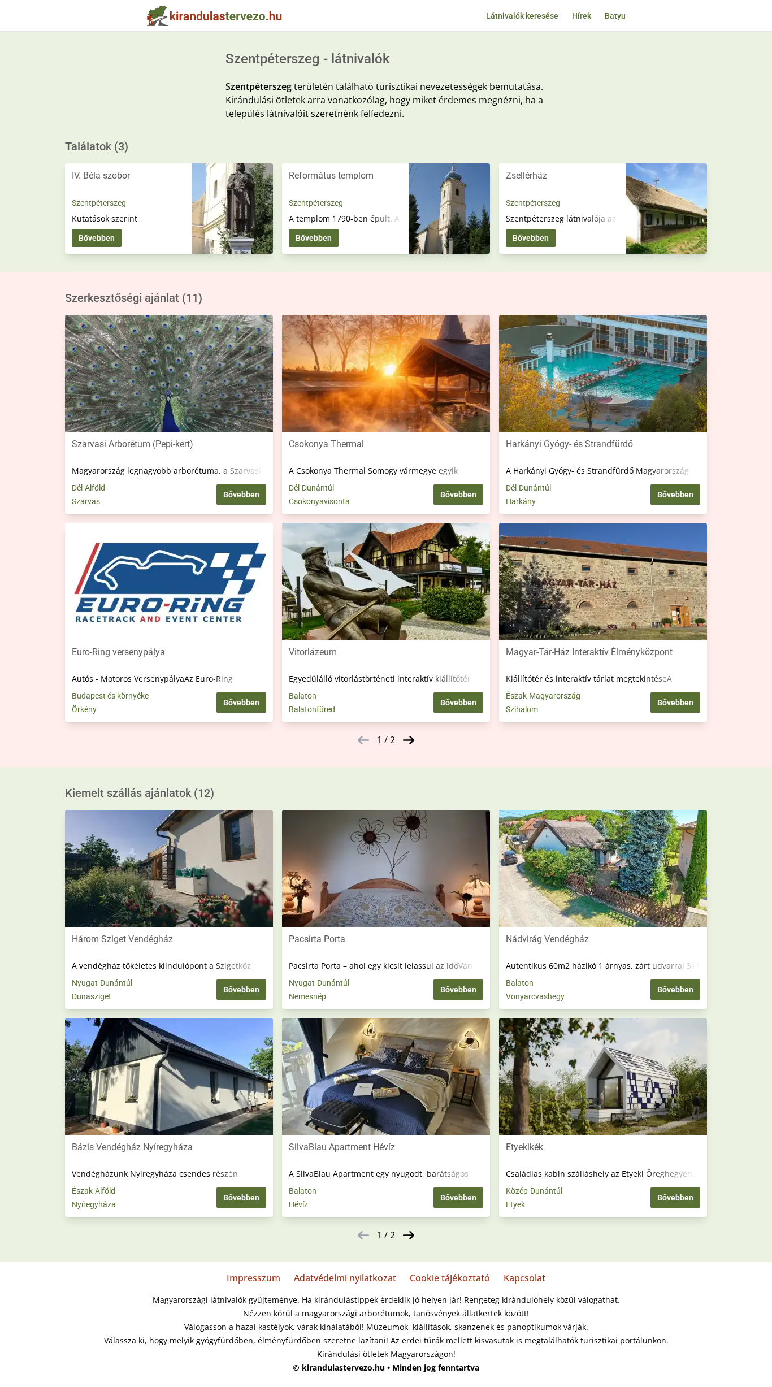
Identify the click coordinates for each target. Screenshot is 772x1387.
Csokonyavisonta (319, 501)
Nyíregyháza (94, 1204)
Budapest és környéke (110, 695)
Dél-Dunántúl (311, 487)
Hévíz (298, 1204)
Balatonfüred (312, 709)
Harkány (521, 501)
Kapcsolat (524, 1278)
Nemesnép (307, 996)
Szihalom (522, 709)
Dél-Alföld (88, 487)
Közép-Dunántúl (534, 1190)
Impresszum (253, 1278)
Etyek (515, 1204)
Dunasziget (91, 996)
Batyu (615, 15)
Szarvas (86, 501)
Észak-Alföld (93, 1190)
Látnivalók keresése (522, 15)
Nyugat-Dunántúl (102, 982)
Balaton (302, 695)
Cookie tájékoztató (450, 1278)
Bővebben (97, 237)
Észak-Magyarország (543, 695)
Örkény (84, 709)
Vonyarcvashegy (535, 996)
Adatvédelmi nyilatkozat (345, 1278)
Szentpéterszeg (99, 202)
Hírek (581, 15)
